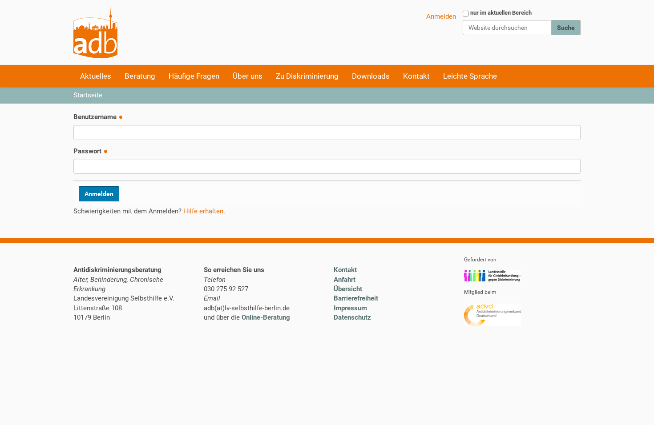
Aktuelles (95, 76)
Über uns (247, 76)
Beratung (140, 76)
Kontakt (416, 76)
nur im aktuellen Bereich (501, 12)
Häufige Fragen (194, 76)
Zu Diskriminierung (307, 76)
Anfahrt (344, 280)
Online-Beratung (266, 317)
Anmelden (441, 16)
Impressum (350, 308)
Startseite (87, 95)
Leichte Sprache (470, 76)
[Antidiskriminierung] (95, 32)
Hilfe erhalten (203, 211)
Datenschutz (352, 317)
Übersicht (348, 289)
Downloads (371, 76)
